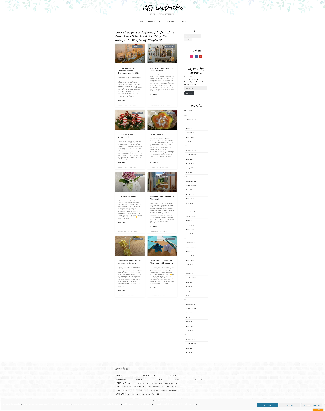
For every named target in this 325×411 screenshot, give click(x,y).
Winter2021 (189, 172)
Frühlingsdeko (121, 380)
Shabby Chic (154, 391)
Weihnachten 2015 (191, 339)
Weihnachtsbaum (137, 394)
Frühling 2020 (190, 198)
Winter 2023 (188, 111)
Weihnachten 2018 (191, 242)
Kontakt (170, 21)
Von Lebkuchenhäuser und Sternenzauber (161, 69)
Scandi (183, 387)
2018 (185, 238)
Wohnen (156, 394)
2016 (185, 300)
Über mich (151, 21)
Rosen (149, 387)
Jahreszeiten (185, 379)
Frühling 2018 (190, 260)
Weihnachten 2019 (191, 212)
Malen (130, 383)
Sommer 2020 (190, 194)
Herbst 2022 (189, 128)
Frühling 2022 (190, 137)
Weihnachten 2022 (191, 119)
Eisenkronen (181, 376)
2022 (185, 115)
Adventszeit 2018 (191, 247)
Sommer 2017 (190, 286)
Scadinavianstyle (150, 32)
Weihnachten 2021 (191, 150)
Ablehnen (290, 405)
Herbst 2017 (189, 282)
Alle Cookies (268, 405)
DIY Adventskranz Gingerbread (125, 135)
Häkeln (162, 379)
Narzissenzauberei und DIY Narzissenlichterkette (129, 261)
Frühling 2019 (190, 229)
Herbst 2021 (189, 159)
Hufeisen (154, 379)
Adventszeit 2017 (191, 278)
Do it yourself (139, 40)
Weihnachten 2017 (191, 273)
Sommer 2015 (190, 352)
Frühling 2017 (190, 291)
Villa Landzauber (162, 7)
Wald (195, 390)
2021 (185, 146)
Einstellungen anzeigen (312, 405)
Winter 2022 (189, 141)
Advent (119, 375)
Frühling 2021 (190, 168)
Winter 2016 (189, 330)
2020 (185, 176)
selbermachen (136, 36)
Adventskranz (130, 376)
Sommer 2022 (190, 133)
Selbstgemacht (155, 40)
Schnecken (191, 387)
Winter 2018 (189, 264)
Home (141, 21)
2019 (185, 207)
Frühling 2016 (190, 326)
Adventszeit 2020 (191, 185)
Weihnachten (121, 36)
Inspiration (177, 380)
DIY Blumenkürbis (157, 134)
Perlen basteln (169, 383)
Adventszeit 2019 (191, 216)
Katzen (193, 380)
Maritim (137, 383)
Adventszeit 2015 (191, 343)
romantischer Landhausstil (131, 386)
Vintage (182, 390)
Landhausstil (133, 32)
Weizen (148, 394)
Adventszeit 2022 (191, 124)
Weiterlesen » (122, 100)
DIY (128, 40)
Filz (193, 376)
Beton (139, 376)
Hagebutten (131, 379)
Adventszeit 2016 (191, 308)
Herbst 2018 (189, 251)
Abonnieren (189, 93)
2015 (185, 335)
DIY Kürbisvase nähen (127, 197)
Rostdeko (156, 387)
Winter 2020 (189, 203)
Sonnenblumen (173, 391)
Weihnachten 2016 (191, 304)
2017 (185, 269)
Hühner (170, 379)
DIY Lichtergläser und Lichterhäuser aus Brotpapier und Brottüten (129, 70)
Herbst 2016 (189, 313)
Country (147, 376)
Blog (161, 21)
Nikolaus (146, 383)
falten (188, 376)
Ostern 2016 (189, 322)
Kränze (200, 380)
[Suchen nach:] (192, 37)
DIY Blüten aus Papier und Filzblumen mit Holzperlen (161, 261)
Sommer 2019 (190, 225)
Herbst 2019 (189, 220)
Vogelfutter (189, 390)
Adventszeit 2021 (191, 155)
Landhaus (121, 383)
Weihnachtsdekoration (156, 36)
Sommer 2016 (190, 317)
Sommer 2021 (190, 163)
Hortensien (147, 379)
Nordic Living (167, 32)
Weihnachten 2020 (191, 181)
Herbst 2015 (189, 348)
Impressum (182, 21)
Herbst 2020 (189, 190)
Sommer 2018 (190, 256)
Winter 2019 (189, 234)
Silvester (164, 391)
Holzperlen (139, 380)
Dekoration (120, 40)
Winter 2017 (189, 295)
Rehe (176, 383)
